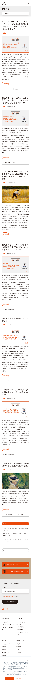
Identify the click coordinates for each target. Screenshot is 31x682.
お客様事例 (5, 618)
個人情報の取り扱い (9, 596)
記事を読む (5, 83)
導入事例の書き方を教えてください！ (15, 319)
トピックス (5, 547)
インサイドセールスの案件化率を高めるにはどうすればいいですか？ (15, 392)
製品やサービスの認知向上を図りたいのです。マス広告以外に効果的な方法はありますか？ (15, 100)
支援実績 (18, 647)
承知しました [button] (9, 678)
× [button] (27, 660)
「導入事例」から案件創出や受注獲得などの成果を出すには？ (15, 464)
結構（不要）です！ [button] (20, 678)
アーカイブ (5, 550)
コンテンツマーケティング (20, 381)
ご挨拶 (18, 644)
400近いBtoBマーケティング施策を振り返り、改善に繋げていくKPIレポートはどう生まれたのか (15, 175)
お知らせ (18, 652)
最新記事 (5, 523)
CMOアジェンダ (11, 162)
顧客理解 (17, 89)
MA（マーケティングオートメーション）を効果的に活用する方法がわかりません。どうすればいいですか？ (15, 25)
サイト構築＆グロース (22, 627)
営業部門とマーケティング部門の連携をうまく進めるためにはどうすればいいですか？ (15, 247)
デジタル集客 (19, 630)
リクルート (19, 649)
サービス (19, 618)
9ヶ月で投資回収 (6, 622)
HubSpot (10, 89)
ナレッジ (4, 640)
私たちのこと (20, 640)
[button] (28, 3)
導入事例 (10, 381)
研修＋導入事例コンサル (8, 625)
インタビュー (5, 652)
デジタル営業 (11, 309)
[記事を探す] (26, 13)
